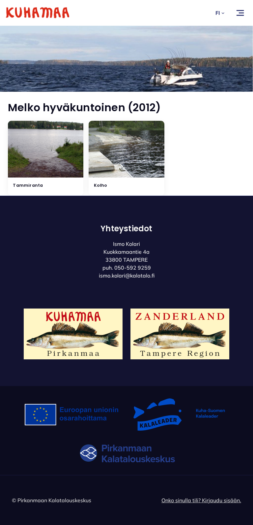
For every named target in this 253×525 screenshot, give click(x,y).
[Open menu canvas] (240, 12)
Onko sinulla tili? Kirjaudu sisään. (201, 500)
